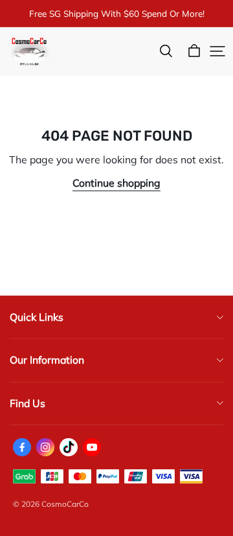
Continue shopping (116, 182)
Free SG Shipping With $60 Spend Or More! (117, 13)
